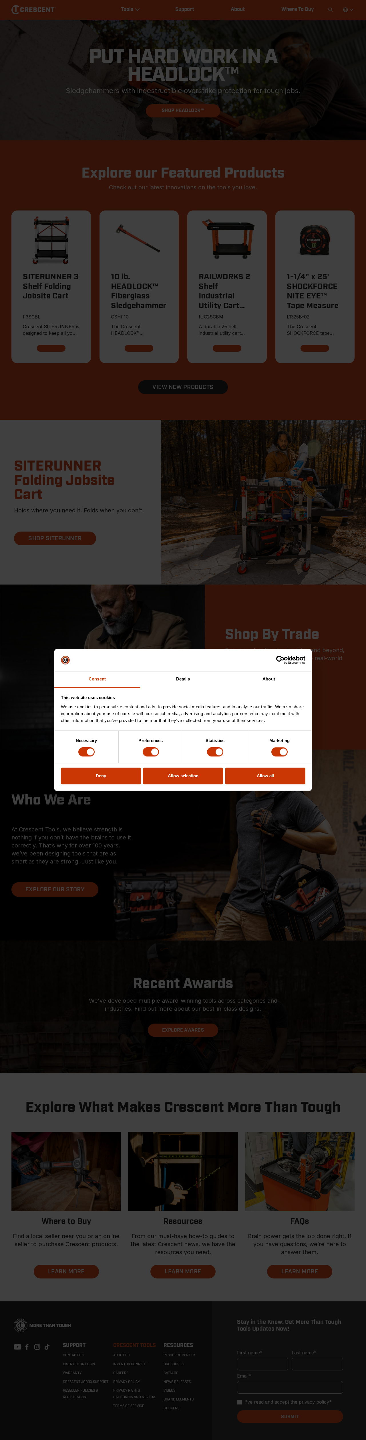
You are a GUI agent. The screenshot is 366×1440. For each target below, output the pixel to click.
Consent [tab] (97, 678)
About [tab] (268, 678)
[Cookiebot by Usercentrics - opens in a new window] (280, 660)
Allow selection (183, 775)
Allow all (265, 775)
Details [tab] (183, 678)
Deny (101, 775)
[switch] (151, 752)
